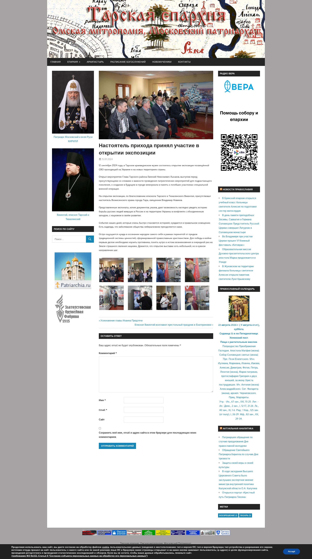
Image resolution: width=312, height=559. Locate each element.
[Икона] (239, 320)
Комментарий (108, 353)
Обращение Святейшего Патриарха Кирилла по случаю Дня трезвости (238, 454)
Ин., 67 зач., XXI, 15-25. (239, 401)
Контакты (184, 61)
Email (103, 409)
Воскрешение (228, 515)
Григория (244, 376)
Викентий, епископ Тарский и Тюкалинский (73, 217)
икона (255, 350)
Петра (254, 367)
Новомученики (161, 61)
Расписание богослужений (128, 61)
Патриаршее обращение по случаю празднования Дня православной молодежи (236, 441)
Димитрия (235, 367)
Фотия (246, 367)
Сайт (101, 419)
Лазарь (245, 515)
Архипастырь (95, 61)
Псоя (231, 358)
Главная (55, 61)
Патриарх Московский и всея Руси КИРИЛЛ (73, 139)
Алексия (224, 367)
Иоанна (245, 363)
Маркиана (234, 363)
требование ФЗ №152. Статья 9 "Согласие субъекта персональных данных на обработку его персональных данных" (79, 555)
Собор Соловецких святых (234, 354)
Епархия (72, 61)
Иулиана (223, 363)
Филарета (252, 388)
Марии (242, 371)
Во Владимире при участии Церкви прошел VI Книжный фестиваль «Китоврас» (236, 241)
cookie (105, 547)
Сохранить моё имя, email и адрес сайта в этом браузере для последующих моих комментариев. (147, 434)
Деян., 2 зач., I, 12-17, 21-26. (239, 405)
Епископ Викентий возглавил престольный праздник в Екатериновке (173, 324)
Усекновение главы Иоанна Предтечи (121, 320)
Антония (246, 384)
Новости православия (238, 189)
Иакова (255, 363)
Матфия (246, 350)
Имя (102, 400)
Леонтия (224, 371)
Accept (291, 551)
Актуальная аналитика (238, 428)
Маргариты (242, 397)
